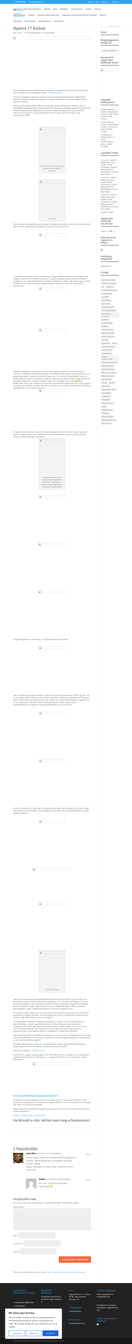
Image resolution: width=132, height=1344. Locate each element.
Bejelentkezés (19, 15)
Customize (16, 1333)
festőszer (105, 319)
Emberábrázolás (108, 307)
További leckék (107, 212)
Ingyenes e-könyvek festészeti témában (79, 15)
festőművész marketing (106, 315)
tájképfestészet (107, 410)
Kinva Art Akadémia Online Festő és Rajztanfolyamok (35, 1341)
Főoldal (47, 9)
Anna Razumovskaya (109, 290)
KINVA (109, 116)
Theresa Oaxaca (107, 403)
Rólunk (103, 15)
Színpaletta (106, 400)
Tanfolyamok (76, 9)
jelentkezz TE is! (38, 1050)
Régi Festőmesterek (109, 389)
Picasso (112, 383)
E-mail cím (18, 1243)
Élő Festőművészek (33, 33)
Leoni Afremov (107, 350)
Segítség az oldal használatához (27, 9)
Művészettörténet (108, 376)
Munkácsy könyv (107, 366)
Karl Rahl (105, 340)
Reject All (34, 1333)
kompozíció (106, 343)
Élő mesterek (106, 423)
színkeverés (106, 396)
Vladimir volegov (108, 416)
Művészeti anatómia (109, 373)
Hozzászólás (19, 1207)
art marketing (107, 293)
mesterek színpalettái (109, 362)
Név (15, 1235)
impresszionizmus (108, 336)
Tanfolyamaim (45, 21)
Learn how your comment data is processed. (66, 1272)
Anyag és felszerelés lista (48, 15)
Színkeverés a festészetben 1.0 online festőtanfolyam (108, 138)
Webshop (64, 9)
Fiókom (90, 2)
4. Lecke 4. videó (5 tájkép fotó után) (109, 178)
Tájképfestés (106, 266)
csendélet (105, 297)
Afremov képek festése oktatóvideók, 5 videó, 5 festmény (110, 124)
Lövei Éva (31, 1153)
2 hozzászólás (49, 33)
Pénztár (104, 2)
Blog (55, 9)
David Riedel (106, 300)
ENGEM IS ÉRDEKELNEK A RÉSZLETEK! (29, 1115)
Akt (103, 287)
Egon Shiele (106, 304)
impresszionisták (108, 333)
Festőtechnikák (107, 323)
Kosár (97, 2)
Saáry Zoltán (106, 393)
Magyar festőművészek (107, 358)
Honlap (16, 1251)
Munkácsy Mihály (108, 369)
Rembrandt (106, 386)
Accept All (50, 1333)
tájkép (104, 406)
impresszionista (107, 330)
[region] (33, 1324)
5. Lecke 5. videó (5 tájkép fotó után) (109, 161)
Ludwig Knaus (107, 353)
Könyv (114, 343)
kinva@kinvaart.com (77, 1323)
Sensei (62, 1341)
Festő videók (30, 21)
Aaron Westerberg (108, 280)
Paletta (104, 383)
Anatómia (110, 287)
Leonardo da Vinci (108, 346)
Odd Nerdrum (107, 379)
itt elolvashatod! (54, 92)
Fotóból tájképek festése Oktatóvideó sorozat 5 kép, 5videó (110, 111)
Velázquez (105, 413)
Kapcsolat (17, 21)
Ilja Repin (105, 326)
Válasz (88, 1154)
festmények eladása (109, 310)
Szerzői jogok (20, 1306)
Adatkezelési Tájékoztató (24, 1302)
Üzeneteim (58, 21)
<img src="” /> (108, 231)
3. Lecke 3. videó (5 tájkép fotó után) (109, 196)
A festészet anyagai (109, 283)
